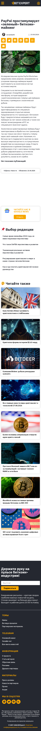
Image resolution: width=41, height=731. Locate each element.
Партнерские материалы (12, 626)
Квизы (4, 620)
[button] (20, 217)
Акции (4, 690)
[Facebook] (14, 702)
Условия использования (29, 727)
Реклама (5, 665)
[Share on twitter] (9, 40)
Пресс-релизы (8, 680)
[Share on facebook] (15, 40)
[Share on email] (3, 46)
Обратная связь (8, 662)
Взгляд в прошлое (9, 623)
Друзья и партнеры (10, 668)
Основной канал (8, 638)
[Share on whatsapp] (32, 40)
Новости (14, 171)
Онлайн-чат (7, 641)
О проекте (6, 656)
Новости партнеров (10, 683)
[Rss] (18, 702)
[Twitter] (9, 702)
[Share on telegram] (3, 40)
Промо (5, 686)
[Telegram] (4, 702)
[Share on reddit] (20, 40)
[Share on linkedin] (26, 40)
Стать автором (8, 659)
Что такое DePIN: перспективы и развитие (20, 244)
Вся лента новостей (10, 644)
